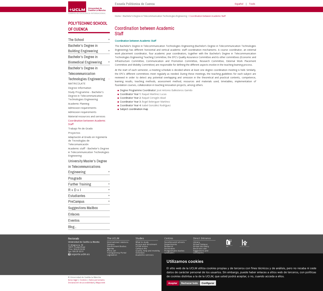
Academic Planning (78, 103)
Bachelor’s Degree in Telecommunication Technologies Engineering (86, 73)
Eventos (74, 220)
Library (196, 242)
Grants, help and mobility (148, 250)
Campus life (141, 248)
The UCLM (113, 238)
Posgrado (75, 178)
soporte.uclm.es (80, 254)
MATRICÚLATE (76, 83)
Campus (111, 244)
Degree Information (79, 87)
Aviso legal (73, 280)
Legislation (112, 255)
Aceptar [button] (172, 283)
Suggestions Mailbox (83, 207)
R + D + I (74, 189)
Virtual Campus (200, 244)
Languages (169, 252)
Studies (140, 238)
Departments (170, 244)
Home (118, 16)
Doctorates (169, 248)
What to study (142, 242)
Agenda (110, 248)
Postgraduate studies (174, 250)
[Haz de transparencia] (229, 242)
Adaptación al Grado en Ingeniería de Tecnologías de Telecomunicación (87, 140)
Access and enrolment (146, 244)
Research (168, 246)
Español (239, 3)
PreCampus (76, 201)
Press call (111, 250)
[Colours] (244, 242)
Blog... (72, 226)
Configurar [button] (208, 283)
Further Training (79, 184)
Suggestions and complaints (200, 251)
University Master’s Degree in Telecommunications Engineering (87, 166)
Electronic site (200, 248)
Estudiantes (76, 195)
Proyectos (74, 132)
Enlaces (74, 214)
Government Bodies (116, 246)
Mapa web (100, 282)
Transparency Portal (116, 252)
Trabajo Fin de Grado (80, 128)
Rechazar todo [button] (189, 283)
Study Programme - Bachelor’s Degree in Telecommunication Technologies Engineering (86, 95)
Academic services (144, 255)
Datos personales (96, 280)
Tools (252, 3)
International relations (117, 242)
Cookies (83, 280)
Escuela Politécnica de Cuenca (135, 4)
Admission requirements (82, 107)
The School (76, 39)
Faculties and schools (174, 242)
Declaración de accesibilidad (81, 282)
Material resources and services (86, 116)
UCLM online (142, 246)
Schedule (140, 252)
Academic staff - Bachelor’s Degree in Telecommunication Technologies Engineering (88, 152)
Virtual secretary (201, 246)
